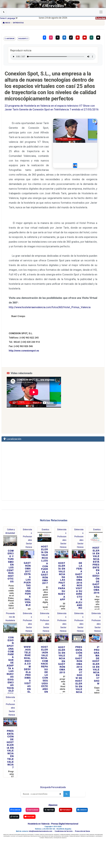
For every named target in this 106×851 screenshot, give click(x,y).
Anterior (10, 39)
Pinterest (66, 810)
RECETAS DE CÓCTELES (47, 836)
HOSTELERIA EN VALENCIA (59, 837)
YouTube (30, 817)
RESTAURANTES (49, 834)
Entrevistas (18, 23)
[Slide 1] (75, 165)
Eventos (45, 529)
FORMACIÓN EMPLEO (74, 836)
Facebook (16, 810)
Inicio (7, 23)
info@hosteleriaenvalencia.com (40, 831)
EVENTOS (42, 834)
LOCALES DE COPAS (84, 834)
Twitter (50, 810)
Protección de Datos (82, 831)
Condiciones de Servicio (64, 831)
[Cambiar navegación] (100, 12)
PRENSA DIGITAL (49, 837)
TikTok (15, 817)
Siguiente (22, 39)
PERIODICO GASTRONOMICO (87, 836)
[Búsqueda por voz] (60, 794)
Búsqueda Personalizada (53, 787)
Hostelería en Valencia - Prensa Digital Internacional (53, 823)
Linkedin (83, 810)
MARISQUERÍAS (75, 834)
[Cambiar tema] (4, 12)
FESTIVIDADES (65, 836)
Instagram (33, 810)
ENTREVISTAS (57, 836)
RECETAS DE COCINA (35, 836)
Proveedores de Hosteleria (10, 617)
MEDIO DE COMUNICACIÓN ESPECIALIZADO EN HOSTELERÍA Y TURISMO (21, 834)
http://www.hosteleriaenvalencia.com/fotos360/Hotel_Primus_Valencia (49, 307)
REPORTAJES (26, 836)
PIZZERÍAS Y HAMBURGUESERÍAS (62, 834)
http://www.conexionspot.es (24, 350)
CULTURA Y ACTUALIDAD (16, 836)
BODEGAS (92, 834)
